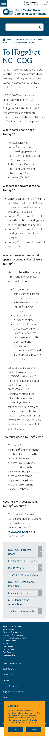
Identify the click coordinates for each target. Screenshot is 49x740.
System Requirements (11, 686)
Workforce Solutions (11, 652)
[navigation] (24, 580)
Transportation (9, 655)
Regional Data (8, 649)
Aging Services (8, 629)
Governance (7, 675)
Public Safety (8, 646)
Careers (6, 680)
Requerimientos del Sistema (14, 692)
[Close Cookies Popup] (40, 705)
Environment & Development (14, 638)
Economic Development (12, 632)
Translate (43, 5)
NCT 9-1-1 (7, 643)
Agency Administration (12, 626)
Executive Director (24, 39)
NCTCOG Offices (9, 669)
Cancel (33, 729)
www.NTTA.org (20, 531)
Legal (5, 697)
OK (15, 729)
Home (8, 39)
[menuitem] (22, 551)
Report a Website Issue (12, 663)
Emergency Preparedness (13, 635)
